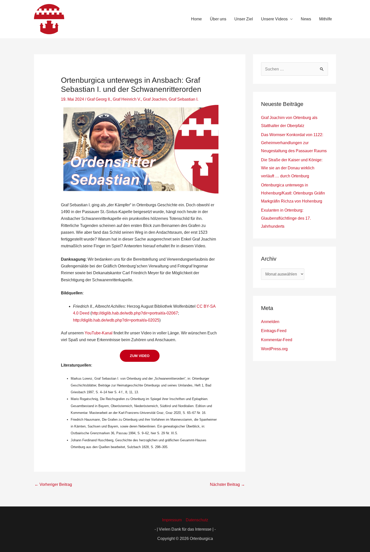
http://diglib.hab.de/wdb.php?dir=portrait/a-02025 (116, 320)
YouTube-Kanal (99, 333)
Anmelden (270, 322)
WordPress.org (274, 349)
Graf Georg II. (99, 99)
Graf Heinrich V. (127, 99)
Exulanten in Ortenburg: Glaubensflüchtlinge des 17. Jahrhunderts (286, 218)
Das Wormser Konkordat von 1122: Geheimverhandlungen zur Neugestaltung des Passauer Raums (294, 143)
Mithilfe (325, 19)
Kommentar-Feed (276, 340)
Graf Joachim (155, 99)
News (306, 19)
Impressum (172, 520)
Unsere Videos (274, 19)
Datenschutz (197, 520)
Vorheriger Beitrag (53, 484)
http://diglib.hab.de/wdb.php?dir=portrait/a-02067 (135, 313)
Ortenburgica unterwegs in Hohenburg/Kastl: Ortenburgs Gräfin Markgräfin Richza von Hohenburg (293, 193)
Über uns (218, 19)
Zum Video (140, 356)
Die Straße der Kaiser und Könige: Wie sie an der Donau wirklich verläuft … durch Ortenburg (291, 168)
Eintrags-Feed (273, 331)
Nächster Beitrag (227, 484)
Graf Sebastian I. (183, 99)
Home (196, 19)
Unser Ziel (243, 19)
